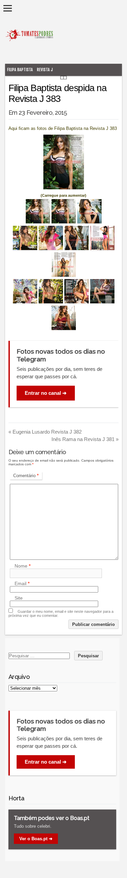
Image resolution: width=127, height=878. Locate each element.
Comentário (26, 475)
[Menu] (7, 8)
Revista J (45, 69)
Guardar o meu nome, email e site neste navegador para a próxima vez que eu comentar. (60, 613)
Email (22, 583)
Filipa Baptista (20, 69)
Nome (22, 566)
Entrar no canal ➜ (46, 393)
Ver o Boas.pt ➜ (35, 838)
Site (19, 598)
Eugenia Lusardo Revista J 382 (45, 432)
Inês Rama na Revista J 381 (85, 439)
